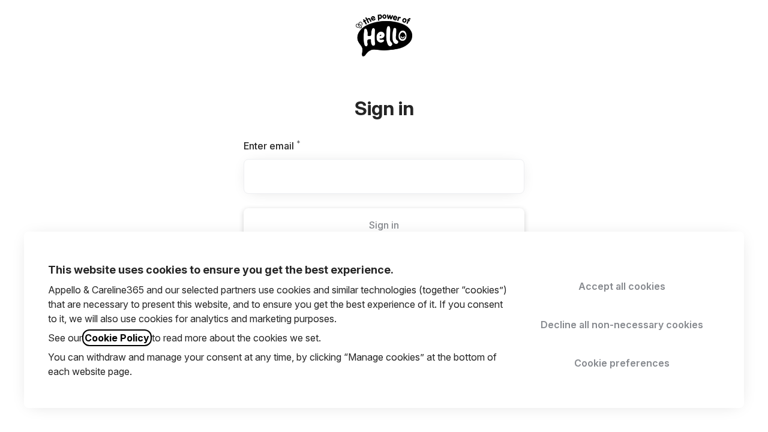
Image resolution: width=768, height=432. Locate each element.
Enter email (292, 146)
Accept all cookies (621, 286)
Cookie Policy (117, 338)
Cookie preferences (622, 363)
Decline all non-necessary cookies (622, 325)
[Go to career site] (26, 33)
